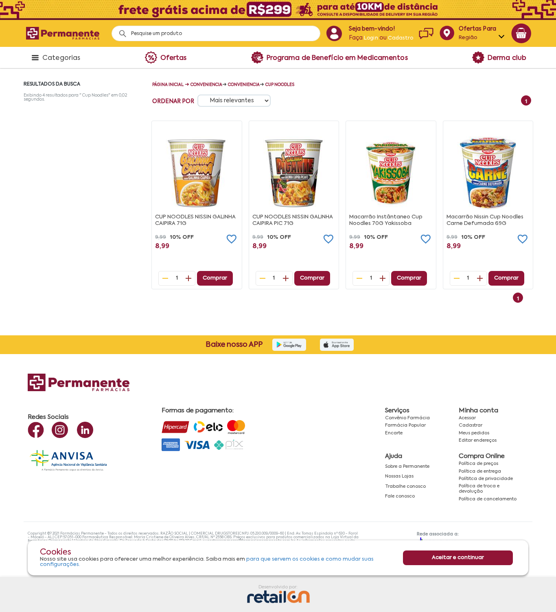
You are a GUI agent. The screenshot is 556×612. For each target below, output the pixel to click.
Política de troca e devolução (479, 489)
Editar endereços (478, 440)
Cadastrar (470, 425)
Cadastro (400, 38)
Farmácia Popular (405, 425)
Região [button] (468, 37)
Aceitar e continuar (458, 557)
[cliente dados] (334, 33)
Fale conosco (400, 496)
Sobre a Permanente (407, 466)
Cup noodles (279, 85)
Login (371, 38)
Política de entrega (480, 471)
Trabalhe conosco (405, 486)
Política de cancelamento (488, 499)
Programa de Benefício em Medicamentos (337, 58)
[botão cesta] (521, 33)
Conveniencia (206, 85)
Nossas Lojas (399, 476)
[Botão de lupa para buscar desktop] (120, 31)
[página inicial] (63, 33)
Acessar (467, 418)
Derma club (507, 58)
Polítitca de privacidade (486, 478)
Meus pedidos (474, 433)
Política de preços (478, 463)
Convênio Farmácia (407, 418)
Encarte (394, 433)
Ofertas (173, 58)
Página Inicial (168, 85)
